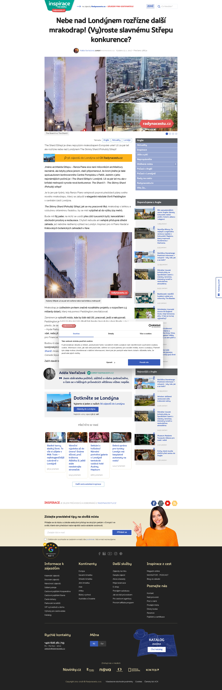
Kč (94, 644)
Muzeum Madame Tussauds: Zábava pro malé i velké (165, 438)
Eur (102, 644)
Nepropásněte (144, 159)
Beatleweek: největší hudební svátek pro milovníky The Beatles (166, 296)
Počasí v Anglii (144, 169)
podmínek (90, 539)
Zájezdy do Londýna (86, 409)
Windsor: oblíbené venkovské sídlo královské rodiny (164, 399)
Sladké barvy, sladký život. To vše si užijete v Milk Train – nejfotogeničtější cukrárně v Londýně (55, 455)
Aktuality (116, 140)
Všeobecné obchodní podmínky (119, 682)
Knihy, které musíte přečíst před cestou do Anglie (166, 453)
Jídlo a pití (142, 155)
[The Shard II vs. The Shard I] (111, 94)
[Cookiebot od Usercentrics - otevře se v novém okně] (150, 326)
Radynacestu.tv (145, 183)
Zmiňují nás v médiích (111, 663)
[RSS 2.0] (174, 503)
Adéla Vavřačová (87, 50)
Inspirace (142, 150)
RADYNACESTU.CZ (107, 503)
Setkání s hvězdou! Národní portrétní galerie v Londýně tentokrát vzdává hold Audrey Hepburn (99, 458)
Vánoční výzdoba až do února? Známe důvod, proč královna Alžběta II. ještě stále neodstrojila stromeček (77, 458)
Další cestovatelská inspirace (88, 484)
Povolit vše (144, 362)
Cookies (138, 682)
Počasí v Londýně (146, 174)
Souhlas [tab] (76, 334)
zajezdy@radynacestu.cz (55, 649)
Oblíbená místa (145, 164)
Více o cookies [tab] (146, 334)
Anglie (106, 140)
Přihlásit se (122, 532)
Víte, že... (141, 188)
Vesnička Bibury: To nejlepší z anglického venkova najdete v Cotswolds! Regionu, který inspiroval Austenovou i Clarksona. (165, 236)
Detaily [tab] (111, 334)
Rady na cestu (144, 178)
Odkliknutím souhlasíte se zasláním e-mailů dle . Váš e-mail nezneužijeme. (81, 539)
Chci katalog (156, 649)
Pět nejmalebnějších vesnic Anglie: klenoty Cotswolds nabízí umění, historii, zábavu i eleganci (166, 215)
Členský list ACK (151, 682)
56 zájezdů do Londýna (112, 404)
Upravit (109, 362)
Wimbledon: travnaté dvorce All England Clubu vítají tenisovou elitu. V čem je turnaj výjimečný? (166, 314)
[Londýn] (59, 402)
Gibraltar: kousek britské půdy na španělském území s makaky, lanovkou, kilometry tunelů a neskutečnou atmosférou (165, 277)
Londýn (127, 140)
